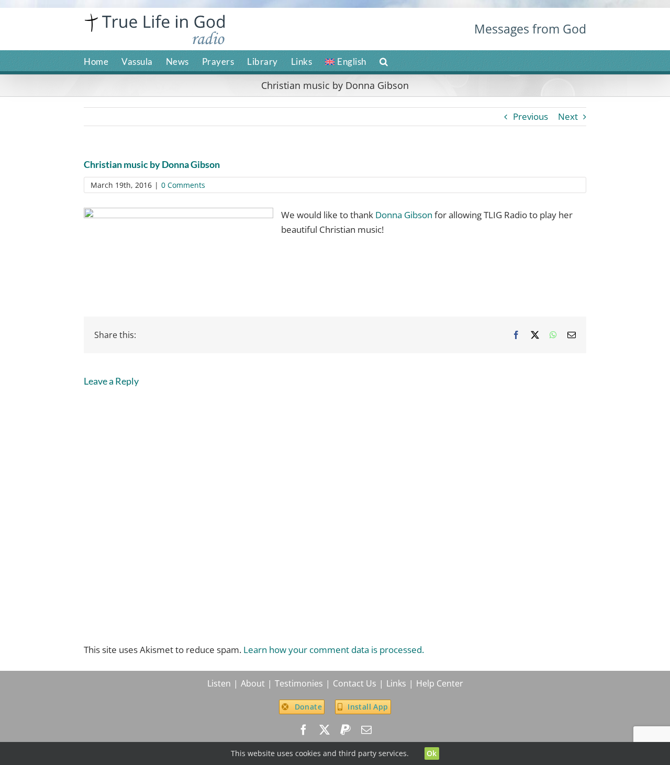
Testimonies (299, 683)
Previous (530, 116)
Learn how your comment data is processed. (333, 650)
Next (568, 116)
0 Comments (183, 185)
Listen (219, 683)
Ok (432, 753)
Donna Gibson (403, 215)
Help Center (439, 683)
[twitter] (324, 730)
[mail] (366, 730)
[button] (383, 60)
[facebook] (303, 730)
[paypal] (345, 730)
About (253, 683)
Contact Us (354, 683)
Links (396, 683)
